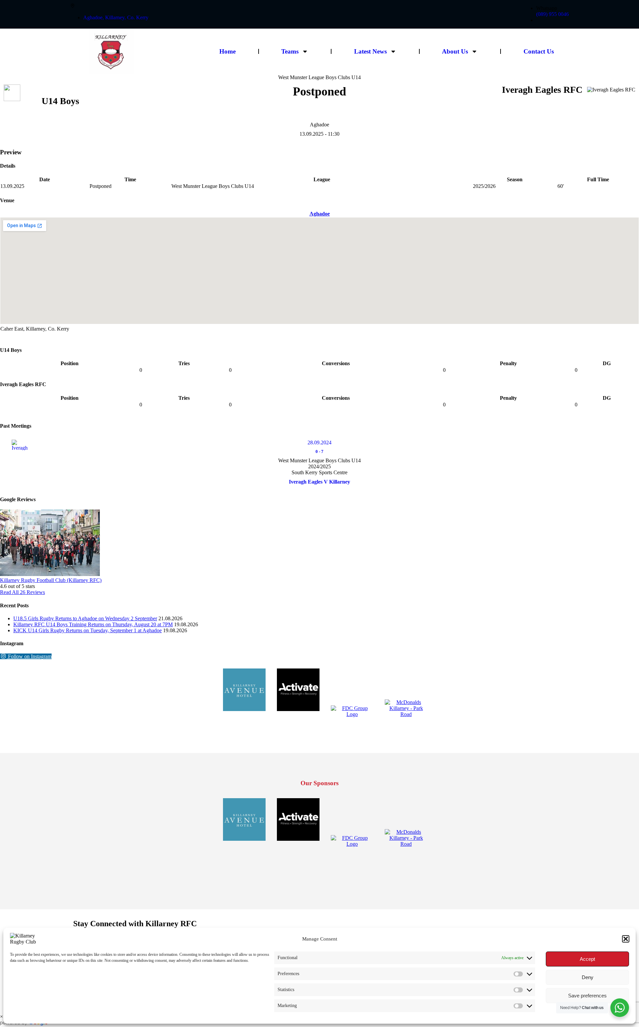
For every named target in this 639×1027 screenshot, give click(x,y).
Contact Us (539, 51)
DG (607, 363)
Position (70, 363)
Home (227, 51)
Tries (184, 363)
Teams (290, 51)
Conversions (336, 363)
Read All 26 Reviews (22, 592)
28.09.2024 (319, 442)
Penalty (508, 363)
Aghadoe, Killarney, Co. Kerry (115, 17)
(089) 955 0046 (552, 14)
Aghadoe (320, 214)
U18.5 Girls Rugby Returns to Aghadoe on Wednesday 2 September (85, 618)
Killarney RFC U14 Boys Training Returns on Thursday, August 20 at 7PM (93, 624)
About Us (455, 51)
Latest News (370, 51)
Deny (587, 977)
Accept (587, 959)
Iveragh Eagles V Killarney (319, 482)
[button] (625, 939)
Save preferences (587, 995)
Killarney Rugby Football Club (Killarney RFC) (51, 580)
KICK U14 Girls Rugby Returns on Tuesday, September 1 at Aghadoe (87, 630)
